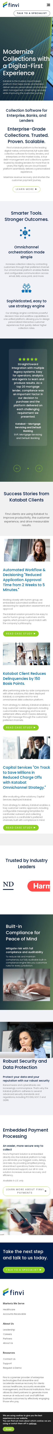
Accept (8, 1429)
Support (7, 1363)
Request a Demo (12, 1367)
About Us (8, 1343)
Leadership (9, 1329)
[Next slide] (39, 468)
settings (32, 1423)
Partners (7, 1338)
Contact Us (9, 1358)
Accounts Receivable (14, 1313)
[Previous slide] (17, 468)
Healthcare (9, 1309)
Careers (7, 1334)
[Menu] (47, 5)
